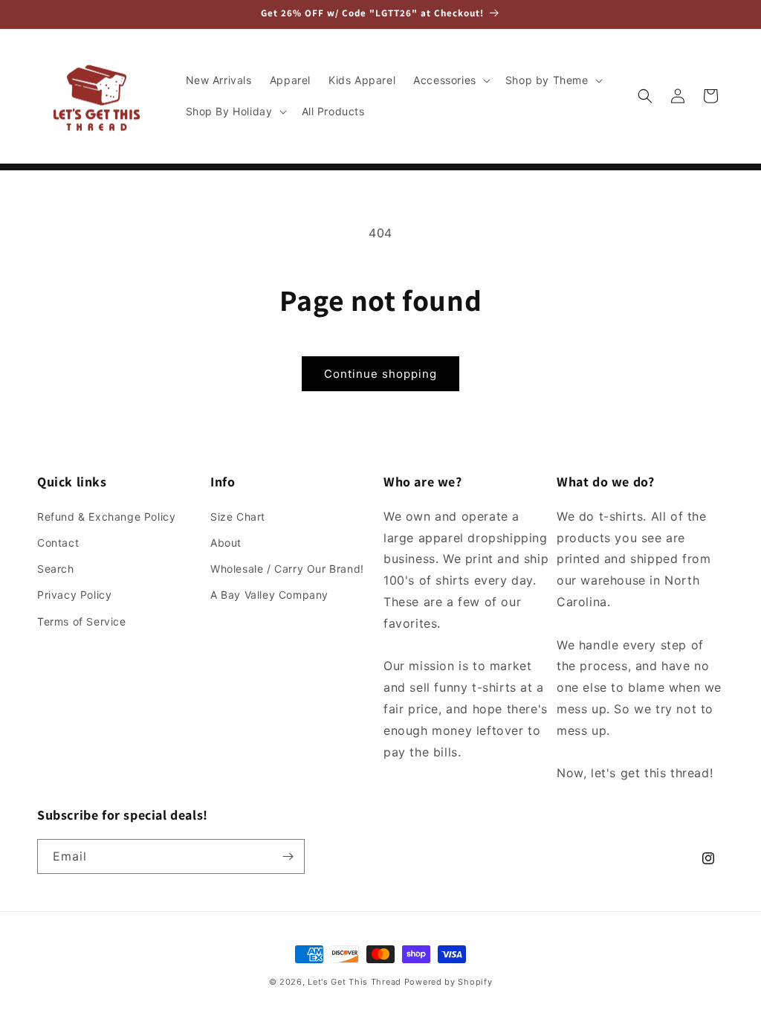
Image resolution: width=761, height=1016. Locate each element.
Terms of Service (81, 621)
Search (55, 568)
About (226, 542)
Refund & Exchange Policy (106, 516)
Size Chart (237, 516)
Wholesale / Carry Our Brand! (287, 568)
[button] (450, 80)
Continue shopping (380, 374)
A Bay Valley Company (269, 594)
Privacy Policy (74, 594)
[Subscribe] (287, 856)
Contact (58, 542)
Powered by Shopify (448, 982)
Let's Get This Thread (354, 982)
